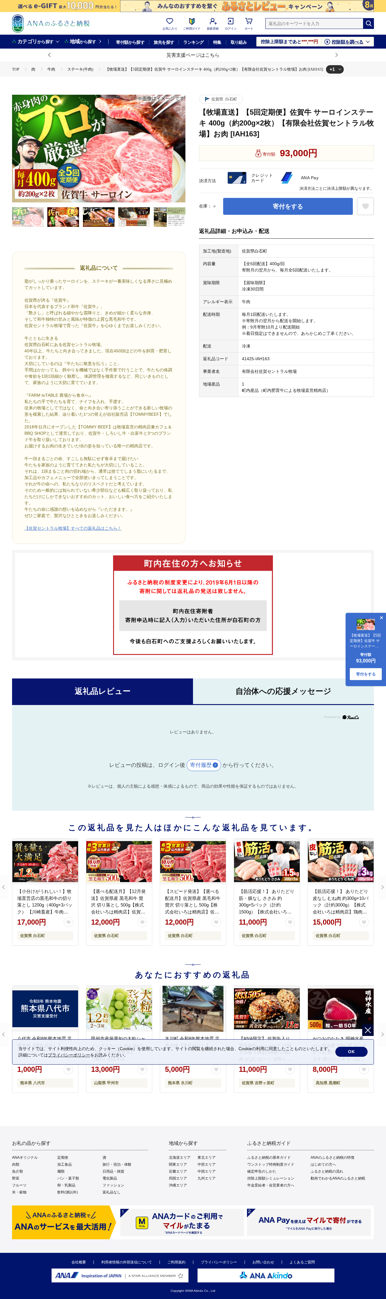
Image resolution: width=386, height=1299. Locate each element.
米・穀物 (19, 1192)
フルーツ (19, 1185)
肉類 (15, 1164)
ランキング (193, 42)
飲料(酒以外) (67, 1192)
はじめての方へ (323, 1164)
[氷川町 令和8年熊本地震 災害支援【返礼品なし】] (193, 1009)
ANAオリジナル (25, 1157)
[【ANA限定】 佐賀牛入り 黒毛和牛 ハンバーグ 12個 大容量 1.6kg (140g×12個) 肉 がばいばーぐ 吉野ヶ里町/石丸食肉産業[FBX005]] (267, 1009)
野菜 (15, 1178)
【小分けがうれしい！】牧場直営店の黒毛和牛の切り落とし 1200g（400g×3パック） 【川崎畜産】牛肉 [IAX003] (44, 905)
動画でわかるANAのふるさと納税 (338, 1178)
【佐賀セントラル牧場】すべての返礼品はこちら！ (73, 528)
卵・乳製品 (66, 1185)
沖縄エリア (178, 1185)
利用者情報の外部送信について (126, 1262)
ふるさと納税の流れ (327, 1171)
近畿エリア (178, 1171)
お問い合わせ (263, 1262)
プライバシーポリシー (219, 1262)
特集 (217, 42)
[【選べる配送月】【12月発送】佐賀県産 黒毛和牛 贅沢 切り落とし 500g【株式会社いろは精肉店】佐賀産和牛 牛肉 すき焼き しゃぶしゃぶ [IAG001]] (119, 862)
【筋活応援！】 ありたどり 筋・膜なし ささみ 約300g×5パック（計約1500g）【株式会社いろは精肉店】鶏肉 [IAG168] (266, 905)
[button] (49, 55)
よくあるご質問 (302, 1262)
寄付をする (288, 206)
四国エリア (178, 1178)
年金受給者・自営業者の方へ (270, 1185)
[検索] (368, 23)
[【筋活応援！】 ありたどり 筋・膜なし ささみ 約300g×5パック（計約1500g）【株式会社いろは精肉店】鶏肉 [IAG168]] (267, 862)
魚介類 (17, 1171)
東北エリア (207, 1157)
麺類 (61, 1171)
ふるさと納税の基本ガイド (269, 1157)
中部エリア (207, 1164)
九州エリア (207, 1178)
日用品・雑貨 (113, 1171)
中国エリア (207, 1171)
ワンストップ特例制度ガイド (270, 1164)
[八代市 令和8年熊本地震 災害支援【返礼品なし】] (45, 1009)
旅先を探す (164, 42)
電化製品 (110, 1178)
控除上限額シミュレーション (270, 1178)
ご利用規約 (176, 1262)
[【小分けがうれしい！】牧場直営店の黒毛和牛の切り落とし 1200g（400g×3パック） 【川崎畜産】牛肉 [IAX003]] (45, 862)
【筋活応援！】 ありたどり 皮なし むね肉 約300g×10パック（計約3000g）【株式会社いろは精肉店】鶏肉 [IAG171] (341, 905)
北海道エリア (180, 1157)
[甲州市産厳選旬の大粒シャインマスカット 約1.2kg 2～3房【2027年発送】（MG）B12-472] (119, 1009)
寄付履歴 (201, 765)
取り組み (239, 42)
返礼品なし (112, 1192)
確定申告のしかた (261, 1171)
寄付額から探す (130, 42)
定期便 (62, 1157)
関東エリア (178, 1164)
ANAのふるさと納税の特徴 (332, 1157)
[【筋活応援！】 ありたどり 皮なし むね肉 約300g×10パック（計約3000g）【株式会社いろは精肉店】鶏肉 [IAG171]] (341, 862)
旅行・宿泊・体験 (117, 1164)
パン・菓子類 (68, 1178)
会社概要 (78, 1262)
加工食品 (64, 1164)
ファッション (113, 1185)
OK (351, 1051)
